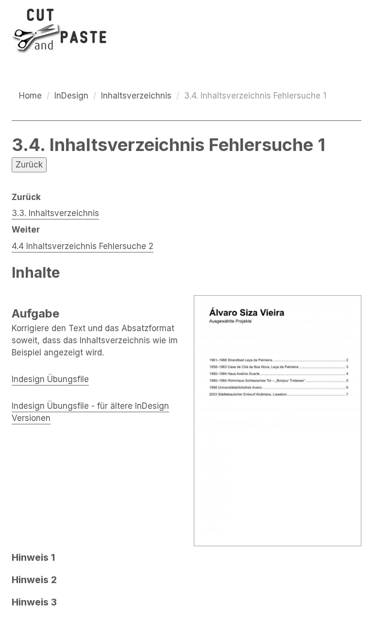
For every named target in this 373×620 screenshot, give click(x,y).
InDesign (71, 96)
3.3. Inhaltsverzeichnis (55, 213)
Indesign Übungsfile (50, 379)
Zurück (29, 164)
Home (30, 96)
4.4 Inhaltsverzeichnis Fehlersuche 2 (82, 246)
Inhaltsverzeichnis (136, 96)
